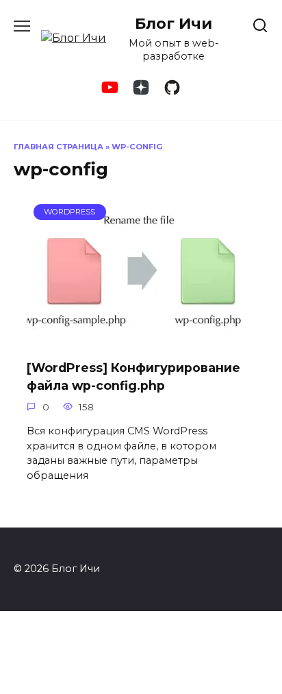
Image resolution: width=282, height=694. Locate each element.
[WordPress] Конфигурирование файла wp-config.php (133, 376)
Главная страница (58, 146)
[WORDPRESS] (141, 339)
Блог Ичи (173, 23)
